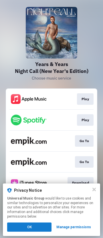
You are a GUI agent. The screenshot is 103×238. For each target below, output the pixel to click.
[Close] (94, 189)
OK (29, 227)
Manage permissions (73, 227)
